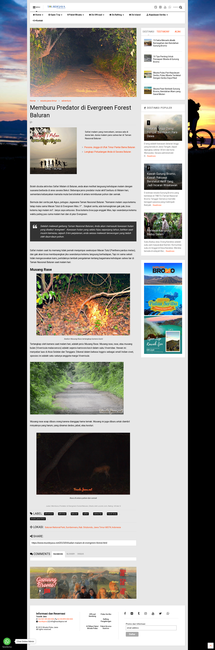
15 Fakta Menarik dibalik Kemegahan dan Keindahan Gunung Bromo (166, 43)
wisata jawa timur (48, 101)
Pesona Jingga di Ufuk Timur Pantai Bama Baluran (109, 147)
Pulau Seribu (106, 614)
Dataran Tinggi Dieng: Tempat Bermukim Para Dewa (162, 132)
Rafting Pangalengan (106, 620)
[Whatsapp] (169, 7)
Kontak (39, 20)
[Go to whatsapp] (7, 641)
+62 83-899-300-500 (65, 619)
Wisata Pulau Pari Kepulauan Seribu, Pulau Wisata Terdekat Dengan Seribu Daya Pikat (167, 75)
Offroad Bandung (92, 615)
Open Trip (55, 15)
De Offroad (96, 15)
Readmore (151, 156)
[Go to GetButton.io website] (7, 647)
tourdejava (42, 622)
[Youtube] (165, 7)
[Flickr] (160, 7)
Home (38, 15)
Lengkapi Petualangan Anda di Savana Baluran (107, 151)
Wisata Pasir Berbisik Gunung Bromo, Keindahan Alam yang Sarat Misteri (166, 91)
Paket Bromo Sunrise (105, 627)
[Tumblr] (139, 613)
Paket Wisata (75, 15)
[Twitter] (155, 7)
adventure (66, 101)
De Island (136, 15)
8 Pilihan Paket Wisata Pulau (92, 627)
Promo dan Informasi (135, 624)
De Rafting (116, 15)
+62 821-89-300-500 (46, 619)
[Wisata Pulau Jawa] (56, 8)
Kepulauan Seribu (157, 15)
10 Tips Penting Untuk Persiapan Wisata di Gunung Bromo (166, 59)
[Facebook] (125, 613)
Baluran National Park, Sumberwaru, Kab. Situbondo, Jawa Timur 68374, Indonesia (83, 527)
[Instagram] (145, 613)
